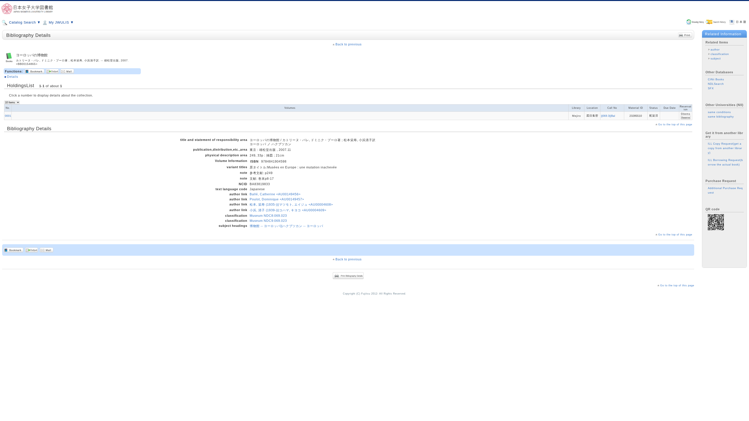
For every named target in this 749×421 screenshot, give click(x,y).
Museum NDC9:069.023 (268, 220)
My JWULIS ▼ (61, 22)
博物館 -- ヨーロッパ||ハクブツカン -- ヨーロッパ (286, 226)
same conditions (719, 112)
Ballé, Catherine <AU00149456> (275, 194)
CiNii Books (716, 79)
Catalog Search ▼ (24, 22)
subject (716, 58)
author (715, 49)
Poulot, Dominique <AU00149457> (277, 199)
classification (720, 54)
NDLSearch (716, 83)
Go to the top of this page (675, 124)
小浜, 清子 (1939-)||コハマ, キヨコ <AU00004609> (288, 210)
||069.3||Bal (608, 115)
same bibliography (721, 116)
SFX (711, 88)
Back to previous (348, 44)
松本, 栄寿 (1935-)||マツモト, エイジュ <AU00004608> (291, 204)
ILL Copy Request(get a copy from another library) (725, 148)
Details (12, 76)
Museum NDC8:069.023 (268, 215)
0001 (8, 115)
